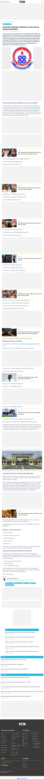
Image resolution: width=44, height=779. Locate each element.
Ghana (35, 110)
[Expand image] (41, 48)
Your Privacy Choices (23, 778)
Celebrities (7, 648)
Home (4, 21)
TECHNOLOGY (29, 344)
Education (17, 161)
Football (2, 661)
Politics (2, 683)
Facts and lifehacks (10, 21)
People (7, 643)
